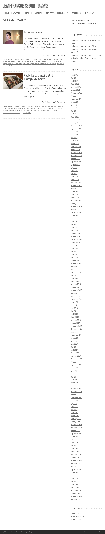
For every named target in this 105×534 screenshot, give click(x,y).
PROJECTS (38, 13)
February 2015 (76, 419)
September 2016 (76, 365)
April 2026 (74, 81)
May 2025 (74, 111)
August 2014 (75, 437)
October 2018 (75, 296)
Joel (32, 108)
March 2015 (75, 416)
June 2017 (74, 344)
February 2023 (76, 183)
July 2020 (74, 245)
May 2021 (74, 224)
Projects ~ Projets (77, 519)
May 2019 (74, 275)
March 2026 (75, 84)
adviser (37, 106)
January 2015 (75, 422)
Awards (16, 13)
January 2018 (75, 323)
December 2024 (76, 126)
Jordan (33, 61)
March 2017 (75, 353)
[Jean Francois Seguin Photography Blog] (25, 8)
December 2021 (76, 206)
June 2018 (74, 308)
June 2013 (74, 478)
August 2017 (75, 338)
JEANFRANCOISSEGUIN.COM (57, 13)
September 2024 (76, 129)
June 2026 (74, 75)
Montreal (39, 64)
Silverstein (6, 113)
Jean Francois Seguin (24, 61)
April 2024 (74, 141)
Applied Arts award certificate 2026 (83, 46)
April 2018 (74, 314)
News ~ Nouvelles (25, 59)
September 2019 (76, 272)
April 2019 (74, 278)
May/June (59, 108)
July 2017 (74, 341)
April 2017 (74, 350)
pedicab (35, 110)
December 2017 (76, 326)
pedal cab (23, 110)
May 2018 (74, 311)
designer (40, 59)
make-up (38, 61)
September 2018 (76, 299)
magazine (50, 108)
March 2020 (75, 257)
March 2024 (75, 144)
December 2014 (76, 425)
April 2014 (74, 449)
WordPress (99, 532)
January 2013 (75, 493)
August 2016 (75, 368)
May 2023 (74, 174)
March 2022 (75, 197)
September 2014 (76, 434)
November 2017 (76, 329)
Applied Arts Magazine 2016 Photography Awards (38, 77)
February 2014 (76, 455)
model (34, 64)
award (61, 106)
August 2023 (75, 165)
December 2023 (76, 153)
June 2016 (74, 374)
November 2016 (76, 359)
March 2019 (75, 281)
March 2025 (75, 117)
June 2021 (74, 221)
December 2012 (76, 496)
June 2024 (74, 135)
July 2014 (74, 440)
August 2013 (75, 472)
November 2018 (76, 293)
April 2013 (74, 484)
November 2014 (76, 428)
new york (5, 110)
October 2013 (75, 466)
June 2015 (74, 407)
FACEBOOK (76, 13)
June (45, 108)
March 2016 (75, 383)
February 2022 (76, 200)
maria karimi (45, 61)
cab (9, 108)
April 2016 (74, 380)
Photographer (46, 64)
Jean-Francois (13, 59)
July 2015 (74, 404)
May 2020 (74, 251)
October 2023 (75, 159)
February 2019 (76, 284)
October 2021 (75, 209)
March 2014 (75, 451)
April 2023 (74, 177)
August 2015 (75, 401)
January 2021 (75, 233)
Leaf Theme (84, 532)
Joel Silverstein (38, 108)
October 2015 (75, 395)
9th (36, 59)
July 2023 (74, 168)
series (57, 110)
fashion (46, 59)
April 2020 (74, 254)
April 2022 (74, 195)
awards (5, 108)
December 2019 (76, 263)
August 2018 (75, 302)
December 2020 (76, 236)
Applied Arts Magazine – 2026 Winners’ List (86, 55)
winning (17, 113)
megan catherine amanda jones (12, 64)
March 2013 (75, 487)
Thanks (61, 64)
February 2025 (76, 120)
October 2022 (75, 189)
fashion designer (54, 59)
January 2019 (75, 287)
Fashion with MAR (33, 32)
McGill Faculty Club (55, 61)
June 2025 (74, 108)
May (55, 108)
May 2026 (74, 78)
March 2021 (75, 230)
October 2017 (75, 332)
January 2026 (75, 90)
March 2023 (75, 180)
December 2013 (76, 460)
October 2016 (75, 362)
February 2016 (76, 386)
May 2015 (74, 410)
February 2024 (76, 147)
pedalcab (29, 110)
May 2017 (74, 347)
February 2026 (76, 87)
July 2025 (74, 105)
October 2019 (75, 269)
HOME (6, 13)
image (12, 108)
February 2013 (76, 490)
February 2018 (76, 320)
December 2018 (76, 290)
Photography (55, 64)
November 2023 (76, 156)
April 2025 (74, 114)
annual (41, 106)
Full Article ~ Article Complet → (53, 55)
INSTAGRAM (89, 13)
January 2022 (75, 203)
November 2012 (76, 499)
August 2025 (75, 102)
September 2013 (76, 469)
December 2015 (76, 389)
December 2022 (76, 186)
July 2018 (74, 305)
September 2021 (76, 212)
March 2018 (75, 317)
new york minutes (14, 110)
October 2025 (75, 96)
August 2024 (75, 132)
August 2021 (75, 215)
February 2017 (76, 356)
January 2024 (75, 150)
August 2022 (75, 191)
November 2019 (76, 266)
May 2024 (74, 138)
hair (60, 59)
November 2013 (76, 463)
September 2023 (76, 162)
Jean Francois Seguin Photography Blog (20, 532)
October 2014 (75, 431)
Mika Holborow (27, 64)
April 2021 (74, 227)
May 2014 (74, 446)
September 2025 (76, 99)
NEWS (27, 13)
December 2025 (76, 93)
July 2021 (74, 218)
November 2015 (76, 392)
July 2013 (74, 475)
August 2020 (75, 242)
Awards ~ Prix (24, 106)
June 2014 (74, 443)
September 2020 (76, 239)
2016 (32, 106)
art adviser (55, 106)
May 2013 (74, 481)
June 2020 (74, 248)
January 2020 (75, 260)
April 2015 (74, 413)
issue (16, 108)
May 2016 (74, 377)
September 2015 (76, 398)
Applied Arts (48, 106)
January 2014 (75, 457)
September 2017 (76, 335)
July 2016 (74, 371)
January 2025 (75, 123)
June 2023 (74, 171)
